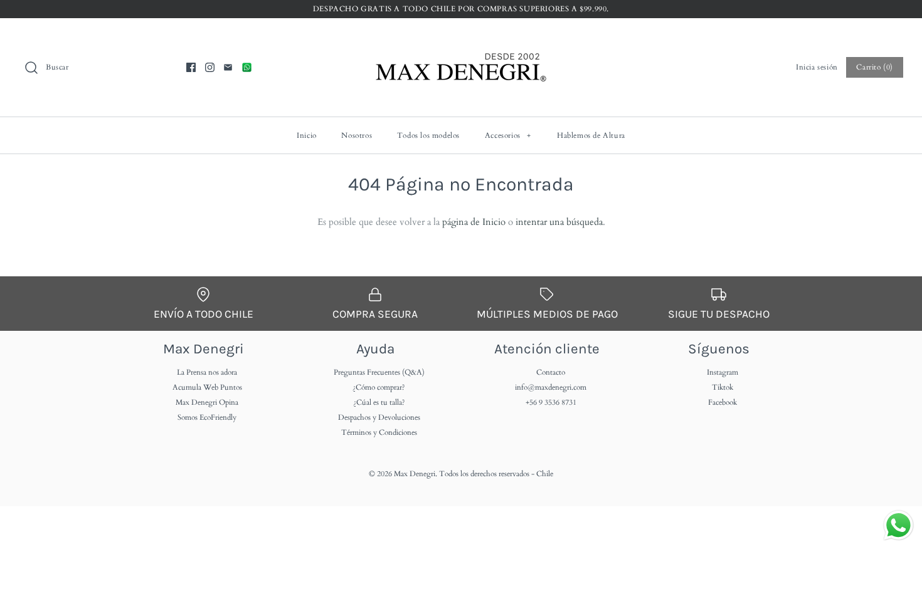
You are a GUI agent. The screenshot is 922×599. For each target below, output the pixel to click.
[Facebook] (191, 67)
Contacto (550, 372)
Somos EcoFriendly (207, 417)
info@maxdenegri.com (550, 387)
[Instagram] (210, 67)
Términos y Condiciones (379, 432)
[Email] (228, 67)
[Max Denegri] (461, 38)
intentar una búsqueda (559, 222)
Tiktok (722, 387)
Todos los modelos (428, 135)
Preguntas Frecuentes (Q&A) (379, 372)
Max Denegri (414, 474)
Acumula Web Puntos (207, 387)
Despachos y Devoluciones (379, 417)
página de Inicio (474, 222)
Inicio (307, 135)
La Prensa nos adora (207, 372)
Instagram (722, 372)
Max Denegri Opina (207, 402)
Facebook (722, 402)
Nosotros (356, 135)
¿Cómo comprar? (378, 387)
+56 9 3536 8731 (551, 402)
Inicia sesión (817, 67)
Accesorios (508, 135)
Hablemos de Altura (591, 135)
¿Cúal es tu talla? (379, 402)
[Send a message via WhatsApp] (898, 525)
